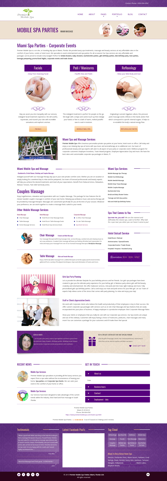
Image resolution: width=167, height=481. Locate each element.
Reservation (125, 257)
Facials (38, 129)
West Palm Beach (136, 466)
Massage (112, 439)
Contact (142, 14)
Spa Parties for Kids (141, 444)
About (92, 14)
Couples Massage (112, 444)
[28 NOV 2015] (24, 377)
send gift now (139, 346)
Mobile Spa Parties (122, 444)
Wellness (132, 435)
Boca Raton (124, 466)
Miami (133, 463)
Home (80, 14)
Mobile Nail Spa (83, 129)
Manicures (141, 439)
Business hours (100, 386)
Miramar (127, 463)
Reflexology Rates (129, 129)
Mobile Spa (141, 435)
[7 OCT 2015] (24, 397)
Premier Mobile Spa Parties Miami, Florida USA (87, 475)
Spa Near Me (122, 435)
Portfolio (117, 14)
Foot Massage (132, 439)
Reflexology (112, 435)
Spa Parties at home (132, 444)
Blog (130, 14)
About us (97, 373)
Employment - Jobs (101, 399)
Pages (103, 14)
